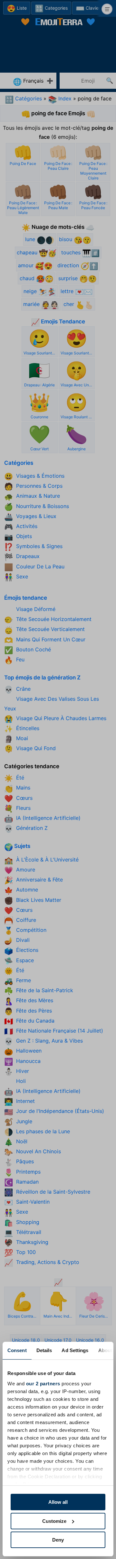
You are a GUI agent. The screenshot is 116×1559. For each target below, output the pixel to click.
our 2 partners (43, 1383)
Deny (58, 1540)
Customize (54, 1521)
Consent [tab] (17, 1350)
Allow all (58, 1502)
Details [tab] (44, 1350)
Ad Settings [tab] (75, 1350)
